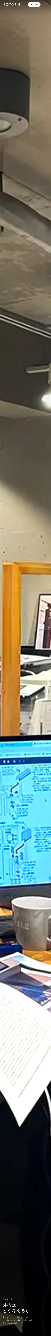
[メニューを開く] (45, 4)
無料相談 (34, 4)
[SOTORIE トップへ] (11, 4)
